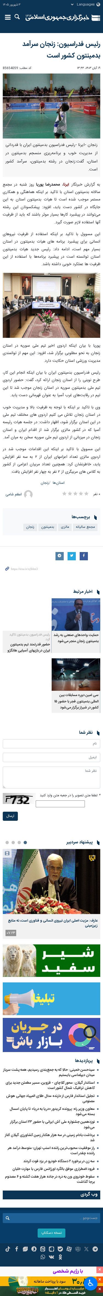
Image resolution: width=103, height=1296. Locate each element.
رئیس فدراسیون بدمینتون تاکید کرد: (29, 637)
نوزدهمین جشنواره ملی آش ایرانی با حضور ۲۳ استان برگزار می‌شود (52, 1124)
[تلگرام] (95, 1249)
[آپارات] (69, 1249)
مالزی (65, 527)
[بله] (60, 1249)
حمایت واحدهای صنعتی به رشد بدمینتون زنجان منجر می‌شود (76, 638)
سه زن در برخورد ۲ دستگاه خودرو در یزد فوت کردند (59, 1161)
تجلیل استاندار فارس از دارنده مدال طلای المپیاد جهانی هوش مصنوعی (50, 1098)
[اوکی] (60, 1257)
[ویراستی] (25, 1249)
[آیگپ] (51, 1249)
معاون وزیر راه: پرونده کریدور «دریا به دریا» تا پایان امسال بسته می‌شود (52, 1111)
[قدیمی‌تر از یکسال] (76, 614)
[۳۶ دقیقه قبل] (51, 881)
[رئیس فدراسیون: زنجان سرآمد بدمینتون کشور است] (51, 106)
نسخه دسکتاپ (51, 1233)
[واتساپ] (42, 1257)
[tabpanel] (51, 894)
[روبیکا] (78, 1249)
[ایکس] (86, 1249)
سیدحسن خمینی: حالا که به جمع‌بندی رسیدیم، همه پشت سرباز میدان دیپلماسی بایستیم (49, 1072)
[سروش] (34, 1249)
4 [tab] (7, 842)
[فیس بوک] (16, 1249)
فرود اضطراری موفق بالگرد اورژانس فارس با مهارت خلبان (53, 1169)
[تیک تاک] (8, 1249)
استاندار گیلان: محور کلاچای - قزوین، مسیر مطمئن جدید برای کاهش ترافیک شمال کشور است (50, 1085)
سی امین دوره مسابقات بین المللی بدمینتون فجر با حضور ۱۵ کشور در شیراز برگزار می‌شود (76, 701)
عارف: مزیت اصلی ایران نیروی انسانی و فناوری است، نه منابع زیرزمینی (53, 923)
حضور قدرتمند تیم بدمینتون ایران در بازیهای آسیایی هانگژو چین (28, 651)
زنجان (45, 483)
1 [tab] (25, 842)
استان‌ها (59, 483)
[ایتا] (42, 1249)
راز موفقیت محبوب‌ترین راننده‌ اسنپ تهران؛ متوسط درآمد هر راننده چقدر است (51, 1150)
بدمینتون (47, 527)
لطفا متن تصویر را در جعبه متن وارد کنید (70, 795)
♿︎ (91, 1283)
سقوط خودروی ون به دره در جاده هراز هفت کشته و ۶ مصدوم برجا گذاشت (50, 1179)
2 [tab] (19, 842)
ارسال (10, 816)
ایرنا (58, 17)
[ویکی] (51, 1257)
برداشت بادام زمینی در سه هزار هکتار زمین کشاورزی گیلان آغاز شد (50, 1137)
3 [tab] (13, 842)
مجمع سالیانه (85, 527)
